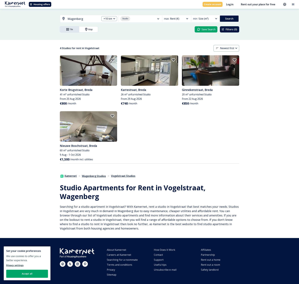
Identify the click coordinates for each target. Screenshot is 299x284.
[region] (27, 263)
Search (229, 18)
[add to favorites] (112, 60)
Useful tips (160, 264)
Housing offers (41, 4)
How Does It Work (164, 250)
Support (159, 259)
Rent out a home (210, 259)
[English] (284, 4)
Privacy (111, 269)
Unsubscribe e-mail (165, 269)
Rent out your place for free (258, 4)
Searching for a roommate (122, 259)
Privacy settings (15, 265)
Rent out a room (210, 264)
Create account (212, 4)
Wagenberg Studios (94, 176)
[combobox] (78, 18)
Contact (158, 255)
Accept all (27, 273)
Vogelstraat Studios (123, 175)
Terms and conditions (119, 264)
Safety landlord (209, 269)
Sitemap (111, 274)
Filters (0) (231, 29)
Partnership (208, 255)
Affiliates (206, 250)
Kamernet (71, 176)
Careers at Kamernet (119, 255)
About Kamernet (116, 250)
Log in (229, 4)
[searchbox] (82, 19)
